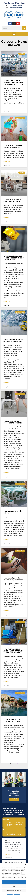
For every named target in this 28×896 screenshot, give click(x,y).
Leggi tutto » (7, 107)
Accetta (14, 882)
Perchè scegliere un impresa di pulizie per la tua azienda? (13, 340)
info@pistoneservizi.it (16, 7)
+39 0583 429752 (17, 6)
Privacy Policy (17, 894)
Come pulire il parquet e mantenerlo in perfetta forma (14, 579)
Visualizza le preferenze (14, 890)
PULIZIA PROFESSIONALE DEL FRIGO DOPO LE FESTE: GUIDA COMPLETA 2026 (13, 844)
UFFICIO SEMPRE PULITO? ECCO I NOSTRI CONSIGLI (13, 422)
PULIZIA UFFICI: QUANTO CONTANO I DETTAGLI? (12, 200)
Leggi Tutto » (8, 854)
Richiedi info (14, 799)
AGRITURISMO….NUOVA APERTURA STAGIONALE (12, 721)
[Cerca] (24, 28)
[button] (25, 865)
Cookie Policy (10, 894)
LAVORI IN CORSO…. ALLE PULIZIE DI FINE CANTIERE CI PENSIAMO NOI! (14, 258)
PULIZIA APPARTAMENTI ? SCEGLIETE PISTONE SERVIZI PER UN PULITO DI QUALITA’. (14, 82)
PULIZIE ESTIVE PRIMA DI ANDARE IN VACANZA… (13, 146)
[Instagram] (14, 23)
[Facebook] (10, 23)
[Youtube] (18, 23)
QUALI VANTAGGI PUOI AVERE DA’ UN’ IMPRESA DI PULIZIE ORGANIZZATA (13, 651)
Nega (14, 886)
